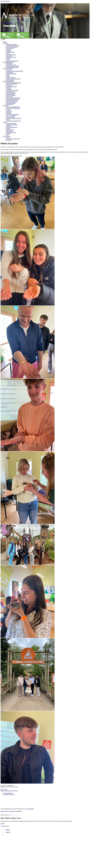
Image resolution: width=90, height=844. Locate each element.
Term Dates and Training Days (13, 138)
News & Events (6, 136)
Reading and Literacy (11, 77)
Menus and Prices (10, 129)
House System (9, 96)
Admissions (8, 50)
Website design (4, 811)
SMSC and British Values (12, 84)
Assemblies (8, 89)
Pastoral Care (9, 85)
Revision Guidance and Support (13, 78)
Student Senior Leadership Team (13, 121)
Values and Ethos (10, 48)
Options (8, 76)
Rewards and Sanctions (11, 86)
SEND (7, 53)
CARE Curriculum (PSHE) (12, 90)
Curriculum (8, 69)
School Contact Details (11, 123)
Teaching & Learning (8, 68)
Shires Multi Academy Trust (12, 61)
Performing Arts (9, 104)
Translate (14, 27)
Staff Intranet (9, 55)
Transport (8, 128)
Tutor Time (8, 87)
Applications (9, 110)
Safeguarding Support (11, 132)
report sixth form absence (9, 794)
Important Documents (11, 57)
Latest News (9, 140)
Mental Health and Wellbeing (12, 66)
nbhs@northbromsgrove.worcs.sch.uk (9, 790)
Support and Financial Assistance (13, 118)
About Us (5, 43)
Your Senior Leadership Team (12, 45)
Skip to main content (5, 1)
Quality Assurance (10, 80)
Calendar (8, 133)
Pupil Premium (9, 131)
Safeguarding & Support (8, 62)
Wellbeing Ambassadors (11, 101)
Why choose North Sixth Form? (13, 108)
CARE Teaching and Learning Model (14, 71)
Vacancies (8, 58)
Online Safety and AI (11, 64)
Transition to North (10, 52)
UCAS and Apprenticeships (12, 114)
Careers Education (10, 91)
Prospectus (8, 49)
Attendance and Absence (11, 124)
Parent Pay (8, 126)
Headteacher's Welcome (11, 44)
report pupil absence (7, 793)
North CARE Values (10, 95)
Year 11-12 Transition (11, 115)
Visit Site (3, 823)
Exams (7, 75)
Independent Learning (11, 73)
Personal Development (8, 81)
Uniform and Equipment (11, 127)
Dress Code (8, 113)
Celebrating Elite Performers (12, 99)
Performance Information (11, 47)
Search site (3, 815)
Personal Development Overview (13, 82)
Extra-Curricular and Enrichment (13, 98)
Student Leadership (10, 94)
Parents (5, 122)
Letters (7, 137)
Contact (8, 59)
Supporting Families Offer (12, 67)
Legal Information (30, 808)
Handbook (8, 112)
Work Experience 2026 (11, 92)
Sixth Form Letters (10, 117)
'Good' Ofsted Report (11, 54)
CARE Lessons (9, 72)
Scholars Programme (10, 103)
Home (4, 41)
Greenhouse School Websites (15, 811)
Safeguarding (9, 63)
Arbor (7, 135)
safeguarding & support (8, 23)
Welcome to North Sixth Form (13, 106)
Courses (8, 109)
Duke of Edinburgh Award (12, 100)
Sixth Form (5, 105)
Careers (8, 119)
